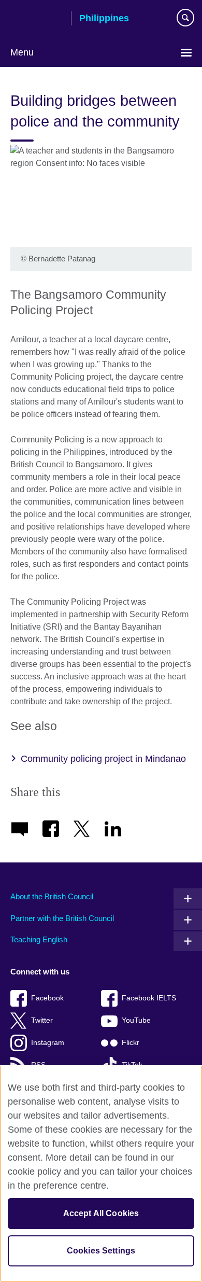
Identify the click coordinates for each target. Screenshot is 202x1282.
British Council (36, 19)
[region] (101, 1173)
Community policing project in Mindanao (103, 759)
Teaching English (38, 939)
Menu (22, 52)
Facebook (47, 998)
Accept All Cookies (101, 1213)
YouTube (136, 1020)
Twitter (42, 1020)
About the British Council (51, 896)
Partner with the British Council (62, 918)
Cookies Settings (101, 1250)
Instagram (47, 1043)
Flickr (130, 1043)
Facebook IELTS (149, 998)
